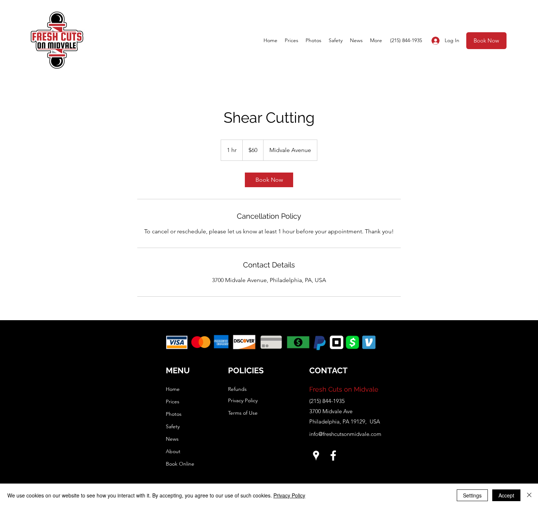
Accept (506, 495)
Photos (174, 414)
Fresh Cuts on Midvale (343, 389)
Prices (172, 401)
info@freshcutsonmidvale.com (345, 433)
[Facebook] (333, 455)
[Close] (529, 495)
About (173, 451)
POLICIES (246, 370)
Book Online (180, 463)
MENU (178, 370)
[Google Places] (316, 455)
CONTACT (328, 370)
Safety (173, 426)
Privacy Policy (289, 495)
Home (173, 389)
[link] (269, 180)
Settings (472, 495)
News (172, 439)
